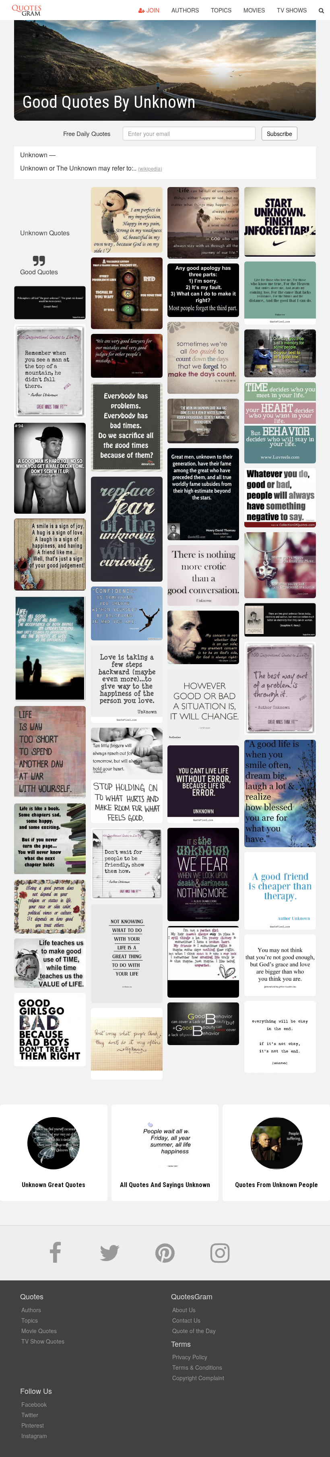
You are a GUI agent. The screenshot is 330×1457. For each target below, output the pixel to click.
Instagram (34, 1436)
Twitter (29, 1415)
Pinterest (32, 1425)
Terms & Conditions (197, 1367)
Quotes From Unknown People (165, 1185)
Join (152, 10)
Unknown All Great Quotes (276, 1185)
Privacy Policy (189, 1357)
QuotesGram (26, 10)
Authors (185, 10)
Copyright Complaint (198, 1378)
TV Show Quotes (42, 1341)
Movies (254, 10)
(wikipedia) (150, 168)
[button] (321, 10)
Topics (221, 10)
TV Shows (292, 10)
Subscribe (279, 134)
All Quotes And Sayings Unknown (53, 1185)
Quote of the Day (194, 1331)
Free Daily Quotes (87, 133)
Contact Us (186, 1320)
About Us (184, 1310)
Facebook (34, 1404)
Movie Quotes (39, 1331)
